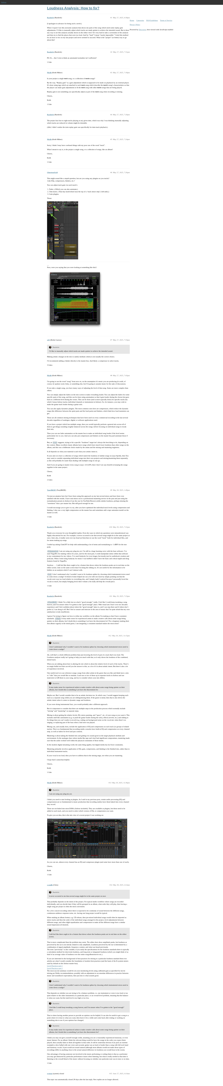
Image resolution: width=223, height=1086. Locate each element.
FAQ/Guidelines (152, 20)
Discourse (142, 30)
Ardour (3, 2)
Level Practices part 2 (55, 968)
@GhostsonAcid (53, 551)
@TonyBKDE (52, 602)
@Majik (58, 618)
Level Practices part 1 (55, 966)
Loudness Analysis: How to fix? (73, 8)
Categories (140, 20)
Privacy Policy (135, 25)
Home (132, 20)
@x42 (55, 442)
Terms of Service (166, 20)
